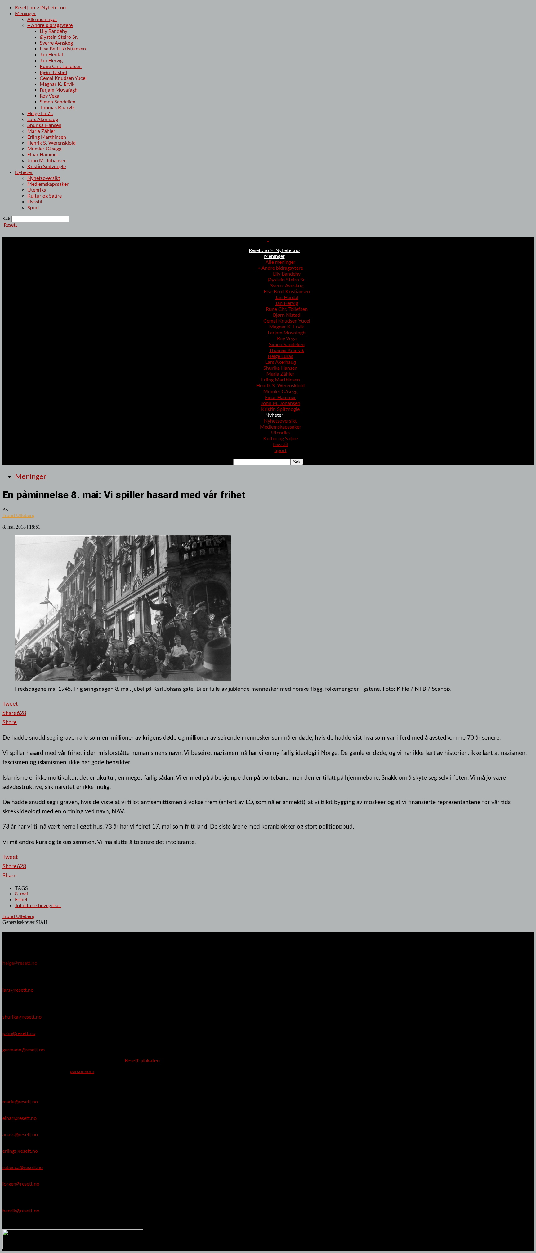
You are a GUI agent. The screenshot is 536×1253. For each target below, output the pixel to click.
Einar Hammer (42, 154)
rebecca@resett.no (22, 1167)
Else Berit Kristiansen (63, 48)
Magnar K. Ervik (57, 84)
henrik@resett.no (20, 1210)
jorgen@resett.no (20, 1183)
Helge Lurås (40, 113)
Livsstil (34, 201)
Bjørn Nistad (53, 72)
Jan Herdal (51, 54)
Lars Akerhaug (42, 119)
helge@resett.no (19, 963)
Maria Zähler (41, 131)
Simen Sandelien (57, 101)
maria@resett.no (20, 1101)
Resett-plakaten (142, 1060)
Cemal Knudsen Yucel (63, 78)
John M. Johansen (47, 160)
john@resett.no (18, 1033)
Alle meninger (42, 19)
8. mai (21, 893)
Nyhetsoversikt (43, 178)
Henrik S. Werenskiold (51, 143)
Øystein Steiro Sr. (59, 37)
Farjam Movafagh (59, 90)
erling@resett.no (20, 1151)
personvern (82, 1071)
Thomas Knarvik (57, 107)
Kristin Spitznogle (46, 166)
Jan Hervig (51, 60)
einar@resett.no (19, 1118)
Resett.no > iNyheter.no (40, 7)
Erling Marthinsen (46, 137)
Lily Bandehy (53, 31)
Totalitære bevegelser (38, 905)
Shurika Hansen (44, 125)
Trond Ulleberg (18, 515)
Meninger (25, 13)
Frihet (21, 899)
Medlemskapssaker (48, 184)
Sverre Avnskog (56, 43)
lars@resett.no (18, 990)
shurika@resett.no (22, 1017)
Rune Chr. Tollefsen (61, 66)
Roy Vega (49, 96)
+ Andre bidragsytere (50, 25)
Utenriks (36, 190)
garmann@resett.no (23, 1049)
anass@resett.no (20, 1134)
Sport (33, 207)
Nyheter (24, 172)
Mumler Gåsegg (44, 148)
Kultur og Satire (44, 196)
